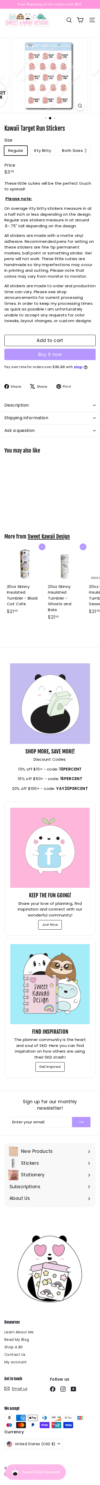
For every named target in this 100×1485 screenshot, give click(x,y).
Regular (15, 150)
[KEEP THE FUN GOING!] (50, 848)
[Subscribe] (81, 1122)
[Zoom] (80, 106)
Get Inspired (50, 1066)
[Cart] (80, 20)
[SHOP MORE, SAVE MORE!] (50, 703)
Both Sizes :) (74, 150)
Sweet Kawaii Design (49, 536)
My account (15, 1362)
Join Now (50, 924)
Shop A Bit (13, 1347)
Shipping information (26, 418)
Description (16, 405)
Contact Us (15, 1354)
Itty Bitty (42, 150)
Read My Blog (16, 1339)
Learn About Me (19, 1332)
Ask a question (19, 430)
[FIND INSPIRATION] (50, 984)
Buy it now (50, 354)
